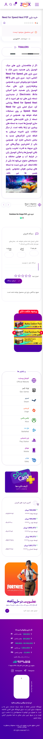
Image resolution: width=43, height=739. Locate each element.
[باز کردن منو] (37, 4)
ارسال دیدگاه (11, 280)
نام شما (33, 248)
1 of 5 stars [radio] (15, 275)
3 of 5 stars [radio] (22, 275)
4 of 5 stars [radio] (26, 275)
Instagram (18, 671)
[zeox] (25, 4)
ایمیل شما (22, 249)
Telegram (31, 671)
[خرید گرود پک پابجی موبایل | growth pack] (28, 332)
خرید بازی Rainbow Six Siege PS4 (21, 214)
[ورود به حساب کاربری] (6, 4)
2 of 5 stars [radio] (19, 275)
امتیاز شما (35, 276)
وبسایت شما (8, 249)
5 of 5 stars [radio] (29, 275)
